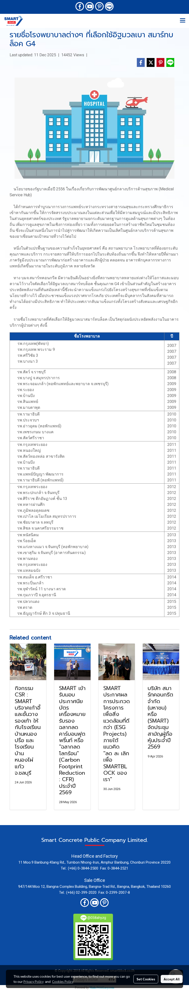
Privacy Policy (33, 981)
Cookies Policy (62, 981)
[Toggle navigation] (182, 20)
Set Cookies (146, 979)
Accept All (172, 979)
